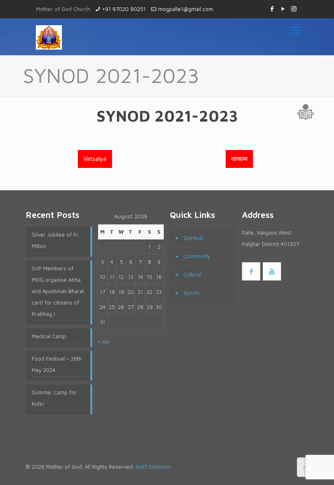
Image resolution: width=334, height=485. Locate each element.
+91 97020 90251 (124, 9)
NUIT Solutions (153, 466)
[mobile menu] (295, 30)
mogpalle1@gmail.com (185, 9)
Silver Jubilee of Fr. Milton (55, 240)
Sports (191, 292)
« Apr (104, 341)
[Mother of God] (49, 36)
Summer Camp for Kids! (54, 398)
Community (196, 256)
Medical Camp (49, 336)
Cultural (192, 274)
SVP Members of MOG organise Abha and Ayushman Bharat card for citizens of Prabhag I (58, 291)
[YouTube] (283, 8)
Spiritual (193, 238)
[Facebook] (272, 8)
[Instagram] (294, 8)
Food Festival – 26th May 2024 (56, 364)
